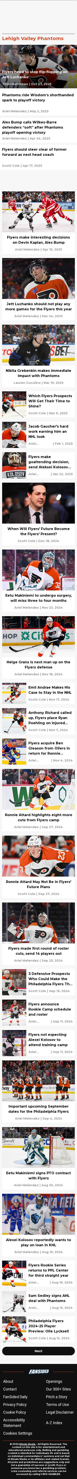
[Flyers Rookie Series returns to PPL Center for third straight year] (38, 1274)
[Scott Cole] (11, 166)
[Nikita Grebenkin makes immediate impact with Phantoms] (38, 356)
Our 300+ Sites (58, 1389)
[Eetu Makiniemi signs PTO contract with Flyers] (38, 1158)
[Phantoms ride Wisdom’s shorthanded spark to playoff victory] (38, 103)
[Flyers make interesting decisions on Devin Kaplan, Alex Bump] (38, 222)
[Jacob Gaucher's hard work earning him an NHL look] (38, 435)
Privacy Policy (15, 1404)
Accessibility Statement (14, 1423)
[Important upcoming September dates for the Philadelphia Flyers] (38, 1091)
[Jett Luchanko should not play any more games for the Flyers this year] (38, 289)
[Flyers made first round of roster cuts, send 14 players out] (38, 933)
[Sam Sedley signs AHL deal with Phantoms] (38, 1301)
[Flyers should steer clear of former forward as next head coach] (38, 157)
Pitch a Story (56, 1397)
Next (38, 1351)
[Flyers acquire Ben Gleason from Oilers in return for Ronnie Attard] (38, 752)
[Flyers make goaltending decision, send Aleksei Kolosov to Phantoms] (38, 465)
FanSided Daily (15, 1397)
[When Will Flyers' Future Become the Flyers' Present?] (38, 514)
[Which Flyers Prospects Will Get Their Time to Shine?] (38, 404)
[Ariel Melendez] (14, 111)
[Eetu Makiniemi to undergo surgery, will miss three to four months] (38, 581)
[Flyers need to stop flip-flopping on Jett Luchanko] (38, 66)
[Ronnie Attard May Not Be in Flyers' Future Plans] (38, 867)
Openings (54, 1381)
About (8, 1381)
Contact (10, 1389)
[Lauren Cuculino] (27, 383)
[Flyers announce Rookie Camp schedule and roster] (38, 1013)
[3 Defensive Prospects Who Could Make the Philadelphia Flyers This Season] (38, 982)
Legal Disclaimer (60, 1412)
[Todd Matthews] (15, 84)
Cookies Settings (17, 1433)
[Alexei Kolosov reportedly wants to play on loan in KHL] (38, 1225)
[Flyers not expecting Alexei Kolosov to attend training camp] (38, 1043)
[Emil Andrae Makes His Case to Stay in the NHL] (38, 693)
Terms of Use (57, 1404)
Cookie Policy (14, 1412)
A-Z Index (54, 1422)
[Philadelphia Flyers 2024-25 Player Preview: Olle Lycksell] (38, 1329)
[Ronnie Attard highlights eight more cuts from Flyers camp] (38, 800)
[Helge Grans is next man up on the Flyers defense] (38, 647)
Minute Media (27, 1444)
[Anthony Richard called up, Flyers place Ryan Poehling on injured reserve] (38, 721)
